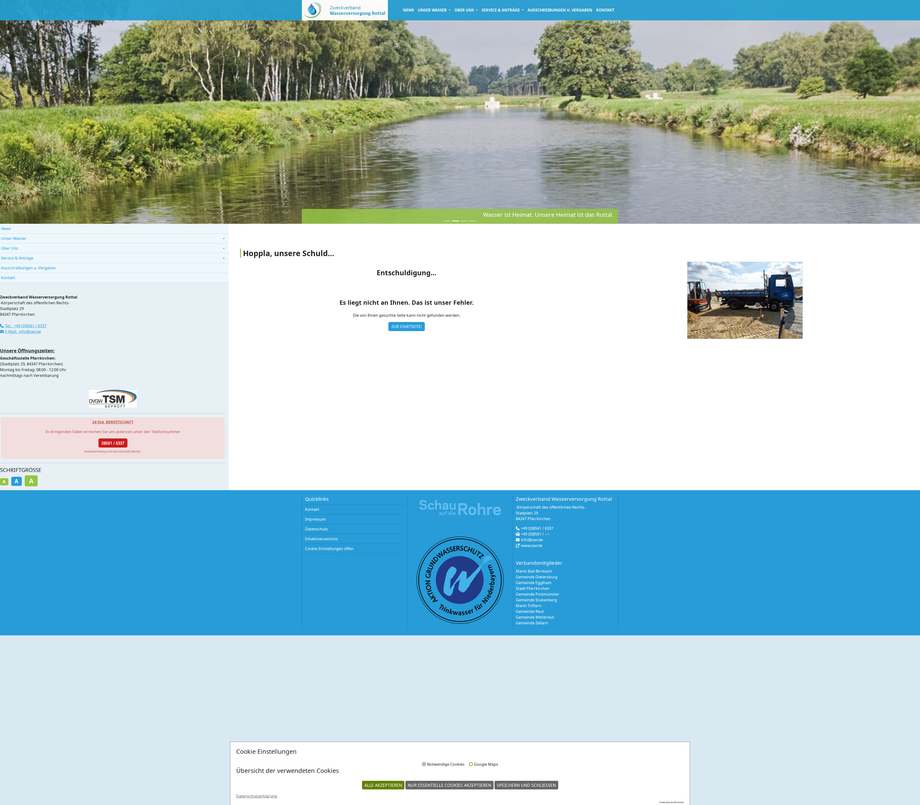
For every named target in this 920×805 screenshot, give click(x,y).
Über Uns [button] (464, 10)
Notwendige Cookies (446, 764)
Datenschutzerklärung (256, 796)
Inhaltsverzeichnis (321, 538)
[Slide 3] (464, 221)
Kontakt (605, 10)
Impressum (315, 519)
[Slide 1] (447, 221)
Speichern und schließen (526, 785)
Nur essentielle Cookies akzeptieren (449, 785)
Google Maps (486, 764)
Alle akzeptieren (383, 785)
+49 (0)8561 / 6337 (537, 528)
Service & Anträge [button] (501, 10)
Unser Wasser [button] (433, 10)
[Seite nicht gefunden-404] (345, 10)
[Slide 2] (455, 221)
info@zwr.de (532, 539)
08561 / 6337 (113, 443)
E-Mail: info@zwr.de (23, 331)
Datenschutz (316, 529)
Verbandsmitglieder (539, 562)
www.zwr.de (531, 545)
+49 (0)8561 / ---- (535, 534)
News (408, 10)
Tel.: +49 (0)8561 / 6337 (25, 325)
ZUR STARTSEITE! (406, 326)
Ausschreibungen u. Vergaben (560, 10)
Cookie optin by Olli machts (671, 802)
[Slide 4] (473, 221)
